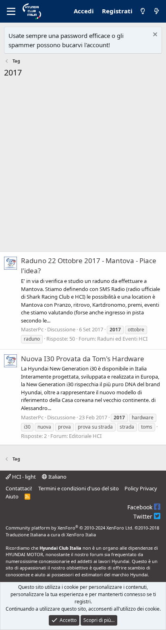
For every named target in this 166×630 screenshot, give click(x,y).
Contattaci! (19, 488)
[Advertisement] (83, 167)
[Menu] (11, 11)
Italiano (56, 476)
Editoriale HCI (85, 436)
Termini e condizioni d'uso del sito (78, 488)
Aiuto (12, 496)
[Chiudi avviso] (154, 35)
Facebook (140, 507)
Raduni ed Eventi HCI (122, 338)
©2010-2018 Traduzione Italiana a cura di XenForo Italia (82, 531)
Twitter (143, 516)
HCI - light (23, 476)
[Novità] (156, 11)
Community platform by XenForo (69, 528)
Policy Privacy (140, 488)
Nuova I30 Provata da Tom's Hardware (82, 358)
